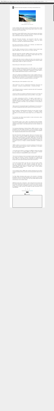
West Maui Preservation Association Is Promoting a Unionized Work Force (27, 7)
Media (33, 3)
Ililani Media (31, 190)
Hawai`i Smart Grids (12, 3)
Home (5, 3)
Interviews (8, 3)
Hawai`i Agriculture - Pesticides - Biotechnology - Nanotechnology (23, 3)
